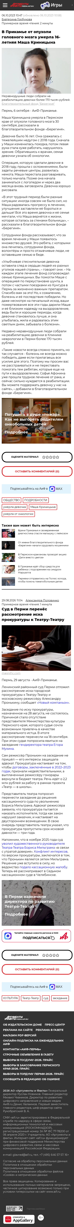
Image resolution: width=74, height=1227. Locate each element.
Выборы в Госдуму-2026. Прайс (28, 1060)
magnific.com (11, 673)
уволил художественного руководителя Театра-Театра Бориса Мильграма (33, 845)
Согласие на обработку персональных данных (35, 1161)
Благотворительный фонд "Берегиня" (28, 103)
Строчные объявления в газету (28, 1054)
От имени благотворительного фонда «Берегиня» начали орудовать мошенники (43, 544)
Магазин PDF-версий (19, 1035)
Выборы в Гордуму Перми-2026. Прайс (33, 1074)
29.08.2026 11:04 (12, 600)
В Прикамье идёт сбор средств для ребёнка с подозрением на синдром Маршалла (39, 569)
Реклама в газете (49, 1030)
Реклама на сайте (18, 1030)
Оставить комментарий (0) (37, 471)
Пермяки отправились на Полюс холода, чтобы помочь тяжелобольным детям (42, 580)
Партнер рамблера (36, 1209)
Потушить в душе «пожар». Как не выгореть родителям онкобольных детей (34, 419)
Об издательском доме (22, 1024)
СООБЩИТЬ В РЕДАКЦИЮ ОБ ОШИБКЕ (31, 1079)
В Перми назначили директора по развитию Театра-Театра (30, 901)
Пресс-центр (55, 1024)
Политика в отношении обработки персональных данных (27, 1166)
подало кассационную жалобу (43, 867)
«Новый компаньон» (53, 702)
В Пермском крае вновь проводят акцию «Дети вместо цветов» (42, 556)
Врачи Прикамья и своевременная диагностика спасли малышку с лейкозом (43, 532)
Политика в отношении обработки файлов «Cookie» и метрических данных (33, 1173)
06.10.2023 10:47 (12, 15)
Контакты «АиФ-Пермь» (22, 1049)
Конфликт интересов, (51, 851)
